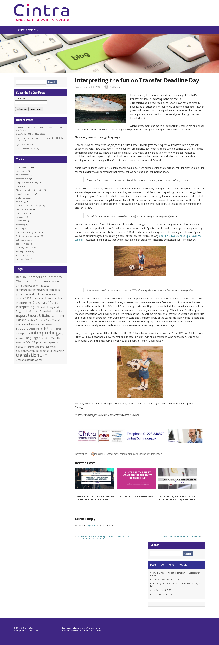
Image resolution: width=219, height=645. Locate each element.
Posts (153, 565)
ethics (58, 311)
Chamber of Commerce (33, 281)
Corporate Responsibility (27, 182)
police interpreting (28, 346)
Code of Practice (39, 285)
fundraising (30, 320)
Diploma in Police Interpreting (30, 190)
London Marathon (52, 338)
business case (98, 453)
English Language (23, 197)
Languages (32, 338)
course (20, 298)
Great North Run (36, 329)
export (21, 315)
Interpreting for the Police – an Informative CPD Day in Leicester (177, 498)
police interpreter (47, 342)
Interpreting (81, 453)
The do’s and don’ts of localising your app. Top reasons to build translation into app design (102, 537)
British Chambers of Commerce (39, 277)
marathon (20, 342)
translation (156, 453)
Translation (21, 255)
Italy (61, 334)
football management (116, 453)
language (20, 338)
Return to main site (27, 29)
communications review (30, 289)
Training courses (23, 251)
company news (23, 178)
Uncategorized (22, 259)
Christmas (22, 285)
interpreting (45, 332)
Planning (20, 228)
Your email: (20, 98)
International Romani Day (27, 148)
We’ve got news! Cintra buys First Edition (181, 536)
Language (20, 217)
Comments (167, 565)
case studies (21, 171)
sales (52, 351)
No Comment (116, 86)
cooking (52, 294)
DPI (37, 307)
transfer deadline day (139, 453)
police (30, 342)
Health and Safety (24, 209)
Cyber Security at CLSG (26, 144)
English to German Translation (35, 311)
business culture (23, 167)
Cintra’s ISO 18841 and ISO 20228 (136, 496)
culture (36, 298)
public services (23, 240)
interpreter (23, 333)
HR (46, 328)
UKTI (44, 355)
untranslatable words (29, 359)
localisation (21, 220)
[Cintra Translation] (41, 20)
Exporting (20, 201)
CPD (28, 298)
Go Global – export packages (29, 205)
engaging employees (25, 194)
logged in (91, 525)
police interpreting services (28, 232)
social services (22, 243)
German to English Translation (49, 320)
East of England (49, 307)
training (59, 350)
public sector (41, 350)
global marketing (26, 324)
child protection (23, 174)
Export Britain (38, 315)
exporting (53, 316)
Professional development (28, 236)
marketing (20, 224)
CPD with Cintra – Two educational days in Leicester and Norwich (94, 498)
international (55, 329)
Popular (183, 565)
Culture (19, 186)
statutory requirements (26, 247)
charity (55, 281)
